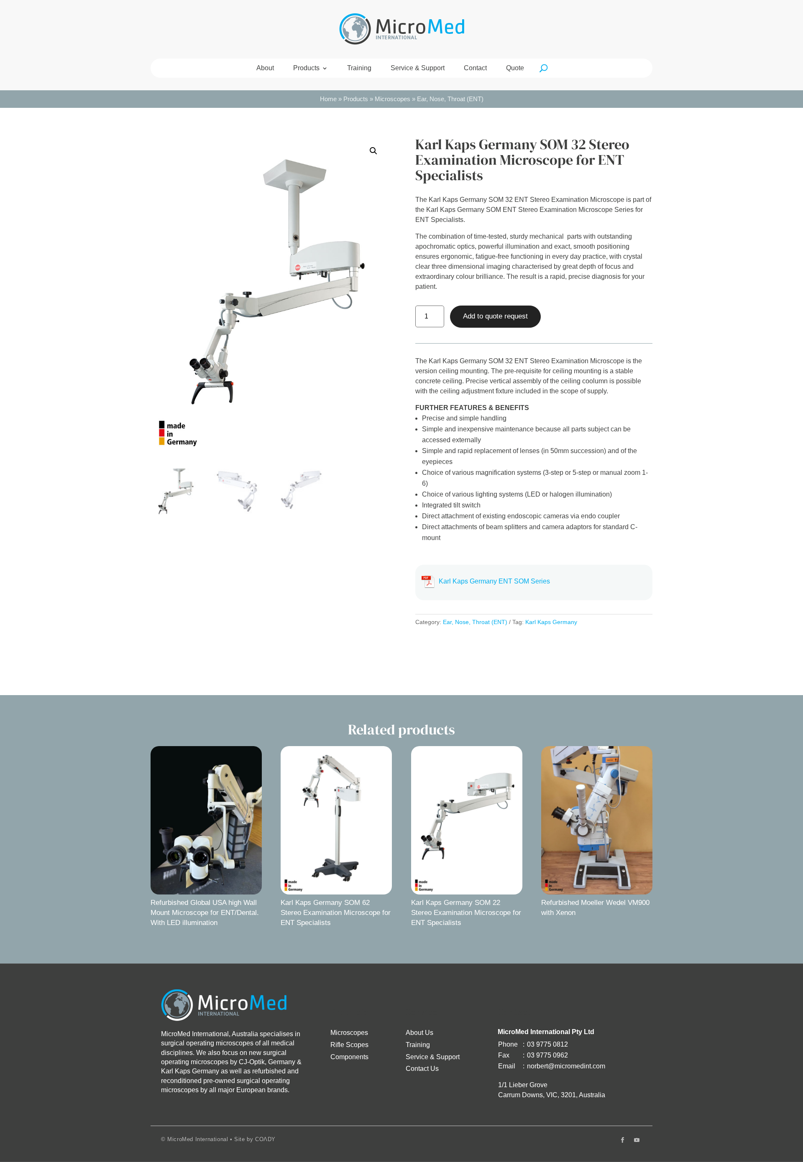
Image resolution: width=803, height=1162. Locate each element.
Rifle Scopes (349, 1044)
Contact (475, 68)
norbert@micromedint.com (566, 1066)
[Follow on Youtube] (636, 1140)
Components (349, 1056)
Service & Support (418, 68)
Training (359, 68)
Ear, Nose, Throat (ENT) (450, 99)
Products (306, 68)
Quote (515, 68)
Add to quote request (495, 316)
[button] (373, 150)
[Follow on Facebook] (622, 1140)
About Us (419, 1032)
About (265, 68)
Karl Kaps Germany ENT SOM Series (494, 581)
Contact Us (422, 1068)
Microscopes (392, 99)
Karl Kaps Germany (551, 622)
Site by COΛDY (255, 1139)
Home (328, 99)
